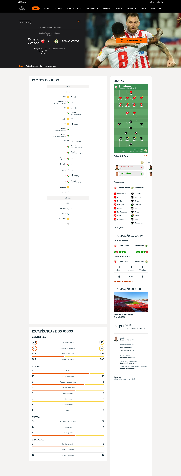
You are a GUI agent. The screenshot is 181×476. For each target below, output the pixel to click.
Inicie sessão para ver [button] (133, 40)
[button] (74, 8)
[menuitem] (36, 8)
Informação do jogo (48, 66)
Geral (21, 66)
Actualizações (32, 66)
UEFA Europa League (22, 8)
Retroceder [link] (25, 22)
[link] (36, 8)
